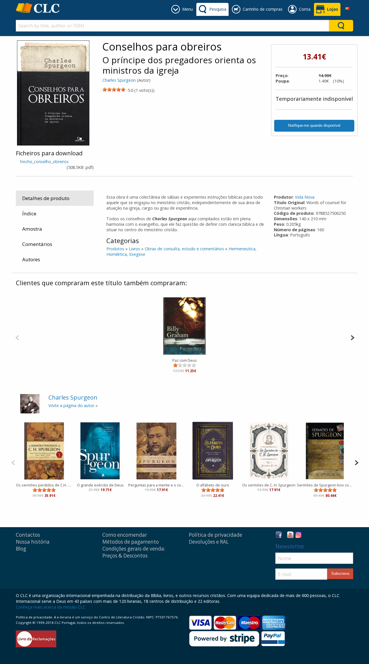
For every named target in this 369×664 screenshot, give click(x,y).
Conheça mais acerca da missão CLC (50, 607)
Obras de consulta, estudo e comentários (184, 248)
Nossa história (33, 541)
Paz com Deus (184, 360)
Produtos (115, 248)
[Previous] (17, 337)
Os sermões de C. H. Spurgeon (268, 485)
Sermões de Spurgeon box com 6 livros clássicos (325, 485)
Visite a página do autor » (73, 405)
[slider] (113, 89)
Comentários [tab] (37, 244)
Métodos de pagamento (130, 541)
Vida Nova (305, 197)
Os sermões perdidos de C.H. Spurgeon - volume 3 (44, 485)
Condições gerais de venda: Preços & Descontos (133, 552)
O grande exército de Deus (100, 485)
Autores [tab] (31, 259)
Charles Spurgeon (119, 80)
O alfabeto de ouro (212, 485)
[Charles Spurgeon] (29, 403)
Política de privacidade (215, 534)
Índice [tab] (29, 213)
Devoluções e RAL (209, 541)
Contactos (28, 534)
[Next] (352, 337)
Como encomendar (124, 534)
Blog (21, 548)
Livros (134, 248)
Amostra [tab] (32, 228)
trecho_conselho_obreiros (44, 161)
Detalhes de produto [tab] (45, 198)
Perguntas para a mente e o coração (156, 485)
